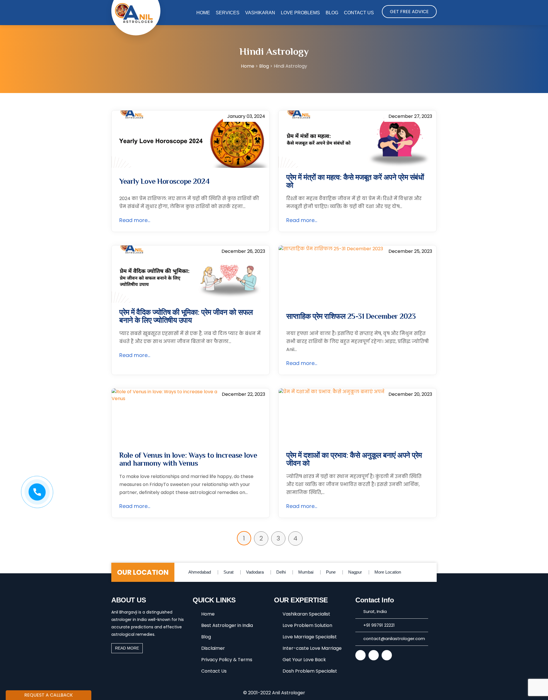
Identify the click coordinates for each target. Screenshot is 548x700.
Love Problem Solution (307, 625)
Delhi (281, 572)
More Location (387, 572)
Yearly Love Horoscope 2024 (164, 181)
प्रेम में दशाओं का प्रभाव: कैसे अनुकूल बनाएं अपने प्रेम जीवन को (354, 459)
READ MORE (127, 648)
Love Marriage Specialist (310, 637)
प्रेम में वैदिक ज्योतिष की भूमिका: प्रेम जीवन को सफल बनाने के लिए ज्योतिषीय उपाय (186, 316)
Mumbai (305, 572)
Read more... (134, 220)
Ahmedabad (199, 572)
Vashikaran (260, 12)
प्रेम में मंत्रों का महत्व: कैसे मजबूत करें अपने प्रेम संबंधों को (355, 181)
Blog (332, 12)
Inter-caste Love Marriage (312, 648)
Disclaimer (213, 648)
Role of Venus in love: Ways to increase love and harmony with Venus (188, 459)
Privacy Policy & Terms (226, 659)
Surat (228, 572)
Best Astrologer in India (227, 625)
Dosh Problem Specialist (310, 671)
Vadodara (255, 572)
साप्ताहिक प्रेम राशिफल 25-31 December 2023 (351, 316)
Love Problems (300, 12)
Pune (331, 572)
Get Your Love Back (304, 659)
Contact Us (359, 12)
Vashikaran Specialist (306, 614)
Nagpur (355, 572)
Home (203, 12)
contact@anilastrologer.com (394, 639)
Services (227, 12)
